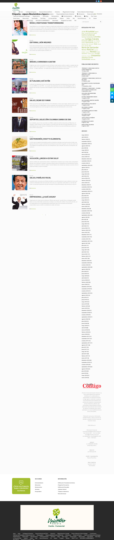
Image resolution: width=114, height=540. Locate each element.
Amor (83, 33)
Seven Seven (73, 536)
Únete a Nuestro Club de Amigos (80, 533)
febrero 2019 (85, 306)
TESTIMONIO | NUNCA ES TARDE (89, 110)
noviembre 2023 (86, 187)
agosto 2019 (85, 295)
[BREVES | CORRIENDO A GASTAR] (19, 66)
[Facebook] (96, 1)
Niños (90, 45)
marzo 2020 (85, 280)
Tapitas (26, 538)
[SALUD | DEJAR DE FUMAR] (19, 105)
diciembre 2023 (85, 185)
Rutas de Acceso (62, 493)
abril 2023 (84, 202)
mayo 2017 (84, 351)
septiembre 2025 (86, 143)
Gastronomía (89, 42)
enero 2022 (84, 232)
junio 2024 (84, 172)
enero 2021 (84, 258)
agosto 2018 (85, 319)
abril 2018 (84, 328)
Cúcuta (95, 39)
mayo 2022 (84, 224)
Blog (59, 536)
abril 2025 (84, 152)
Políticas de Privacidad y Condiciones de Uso (24, 535)
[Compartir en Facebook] (112, 86)
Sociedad (89, 53)
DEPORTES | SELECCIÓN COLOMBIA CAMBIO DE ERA (50, 119)
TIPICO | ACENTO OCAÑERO (88, 117)
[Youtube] (101, 1)
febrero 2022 (85, 230)
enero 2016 (84, 377)
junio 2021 (84, 247)
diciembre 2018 (85, 310)
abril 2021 (84, 252)
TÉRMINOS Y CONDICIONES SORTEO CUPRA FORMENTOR (90, 68)
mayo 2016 (84, 375)
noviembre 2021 (86, 237)
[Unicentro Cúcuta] (57, 517)
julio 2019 (84, 297)
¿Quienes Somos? (62, 489)
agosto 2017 (85, 345)
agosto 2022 (85, 217)
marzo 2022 (85, 228)
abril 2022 (84, 226)
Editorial (90, 40)
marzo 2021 (85, 254)
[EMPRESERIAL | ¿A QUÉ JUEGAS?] (19, 201)
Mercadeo (91, 44)
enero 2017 (84, 358)
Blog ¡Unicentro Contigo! (63, 533)
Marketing (84, 44)
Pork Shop (97, 536)
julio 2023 (84, 195)
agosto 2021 (85, 243)
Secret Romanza (44, 538)
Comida (83, 39)
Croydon (62, 538)
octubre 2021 (85, 239)
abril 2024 (84, 176)
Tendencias (84, 55)
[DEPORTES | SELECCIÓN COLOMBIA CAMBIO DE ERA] (19, 124)
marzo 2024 (85, 178)
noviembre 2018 (86, 312)
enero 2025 (84, 156)
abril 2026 (84, 137)
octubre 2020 (85, 265)
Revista (93, 52)
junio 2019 (84, 299)
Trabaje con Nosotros (63, 491)
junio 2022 (84, 221)
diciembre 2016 (85, 360)
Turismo (89, 55)
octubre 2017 (85, 341)
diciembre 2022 (85, 208)
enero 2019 (84, 308)
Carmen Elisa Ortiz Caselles (91, 33)
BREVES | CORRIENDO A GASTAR (42, 61)
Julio (98, 42)
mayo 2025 (84, 150)
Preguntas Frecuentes (63, 485)
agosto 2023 (85, 193)
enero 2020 (84, 284)
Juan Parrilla (90, 536)
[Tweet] (112, 93)
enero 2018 (84, 334)
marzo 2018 (85, 330)
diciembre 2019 (85, 286)
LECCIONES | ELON (86, 114)
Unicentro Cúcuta (87, 57)
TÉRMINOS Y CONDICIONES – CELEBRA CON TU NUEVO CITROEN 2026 (91, 89)
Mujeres (99, 44)
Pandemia (87, 52)
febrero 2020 (85, 282)
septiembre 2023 (86, 191)
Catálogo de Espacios (28, 533)
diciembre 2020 (85, 260)
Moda (95, 44)
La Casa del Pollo (17, 538)
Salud (98, 52)
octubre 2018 (85, 315)
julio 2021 (84, 245)
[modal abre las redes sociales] (112, 101)
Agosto (96, 31)
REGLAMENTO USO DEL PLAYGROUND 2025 (91, 84)
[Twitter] (99, 1)
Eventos (98, 40)
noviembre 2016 (86, 362)
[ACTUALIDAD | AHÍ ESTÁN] (19, 85)
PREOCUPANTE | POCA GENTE (89, 104)
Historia (95, 42)
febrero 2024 (85, 180)
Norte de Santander (90, 47)
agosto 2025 (85, 146)
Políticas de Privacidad (63, 487)
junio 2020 (84, 273)
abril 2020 (84, 278)
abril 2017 (84, 354)
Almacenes (37, 485)
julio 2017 (84, 347)
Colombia (96, 37)
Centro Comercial (88, 35)
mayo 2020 (84, 276)
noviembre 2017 (86, 338)
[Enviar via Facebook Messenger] (112, 97)
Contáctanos (93, 533)
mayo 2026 (84, 135)
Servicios (37, 489)
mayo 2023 (84, 200)
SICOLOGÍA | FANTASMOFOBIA (89, 93)
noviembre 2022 (86, 211)
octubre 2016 (85, 364)
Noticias (90, 50)
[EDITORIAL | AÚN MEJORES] (19, 47)
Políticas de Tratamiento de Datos (66, 483)
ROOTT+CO (75, 538)
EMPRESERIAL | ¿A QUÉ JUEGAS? (43, 196)
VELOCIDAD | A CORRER (87, 107)
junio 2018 (84, 323)
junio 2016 (84, 373)
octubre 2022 (85, 213)
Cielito (31, 538)
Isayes (55, 538)
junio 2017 (84, 349)
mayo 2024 (84, 174)
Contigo (88, 39)
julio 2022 (84, 219)
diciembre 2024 (85, 159)
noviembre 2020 (86, 263)
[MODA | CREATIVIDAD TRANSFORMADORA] (19, 27)
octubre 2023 (85, 189)
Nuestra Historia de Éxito (42, 533)
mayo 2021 (84, 250)
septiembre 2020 (86, 267)
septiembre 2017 (86, 343)
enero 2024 (84, 182)
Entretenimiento (39, 483)
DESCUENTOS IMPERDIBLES (87, 538)
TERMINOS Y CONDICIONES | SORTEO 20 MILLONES (91, 79)
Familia (83, 42)
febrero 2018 (85, 332)
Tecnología (97, 53)
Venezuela (93, 59)
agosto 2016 (85, 369)
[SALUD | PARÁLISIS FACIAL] (19, 182)
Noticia (84, 49)
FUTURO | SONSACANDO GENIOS (89, 97)
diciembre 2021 (85, 234)
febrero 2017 (85, 356)
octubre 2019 (85, 291)
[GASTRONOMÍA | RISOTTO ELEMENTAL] (19, 143)
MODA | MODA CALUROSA (88, 124)
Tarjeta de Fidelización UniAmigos (92, 535)
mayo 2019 (84, 302)
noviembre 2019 (86, 289)
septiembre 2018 (86, 317)
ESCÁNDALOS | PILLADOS (88, 121)
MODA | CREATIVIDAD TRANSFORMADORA (47, 23)
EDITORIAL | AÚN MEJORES (40, 42)
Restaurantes (38, 487)
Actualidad (90, 31)
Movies (67, 538)
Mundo (83, 45)
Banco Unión (82, 536)
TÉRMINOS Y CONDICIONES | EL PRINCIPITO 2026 (89, 73)
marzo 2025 (85, 154)
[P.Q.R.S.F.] (21, 486)
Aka (36, 538)
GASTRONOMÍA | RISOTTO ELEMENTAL (45, 138)
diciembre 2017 (85, 336)
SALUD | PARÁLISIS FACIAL (40, 177)
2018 (83, 31)
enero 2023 (84, 206)
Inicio (14, 533)
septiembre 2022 (86, 215)
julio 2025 (84, 148)
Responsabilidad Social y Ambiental (54, 535)
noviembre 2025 (86, 141)
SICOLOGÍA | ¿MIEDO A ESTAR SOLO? (44, 158)
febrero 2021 (85, 256)
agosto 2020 (85, 269)
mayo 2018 (84, 325)
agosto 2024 (85, 167)
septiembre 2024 (86, 165)
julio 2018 (84, 321)
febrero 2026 (85, 139)
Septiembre (84, 53)
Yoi (51, 538)
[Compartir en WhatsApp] (112, 90)
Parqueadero (38, 491)
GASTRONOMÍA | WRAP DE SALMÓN (90, 100)
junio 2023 (84, 198)
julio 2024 (84, 169)
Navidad (86, 45)
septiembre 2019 (86, 293)
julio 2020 (84, 271)
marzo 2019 (85, 304)
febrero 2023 (85, 204)
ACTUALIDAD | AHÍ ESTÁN (40, 80)
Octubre (83, 52)
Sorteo (92, 53)
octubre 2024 (85, 163)
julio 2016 (84, 371)
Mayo (87, 44)
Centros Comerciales (87, 37)
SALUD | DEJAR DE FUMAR (40, 100)
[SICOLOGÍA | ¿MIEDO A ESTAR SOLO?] (19, 163)
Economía (84, 40)
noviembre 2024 (86, 161)
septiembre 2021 (86, 241)
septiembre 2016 (86, 367)
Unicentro (95, 55)
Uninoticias (33, 35)
